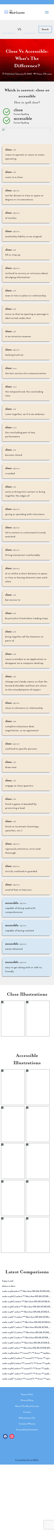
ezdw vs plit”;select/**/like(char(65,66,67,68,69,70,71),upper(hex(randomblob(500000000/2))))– (27, 1311)
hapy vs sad (7, 1280)
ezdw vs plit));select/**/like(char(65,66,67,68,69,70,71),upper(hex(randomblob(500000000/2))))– (27, 1301)
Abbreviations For (27, 1417)
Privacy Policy (27, 1400)
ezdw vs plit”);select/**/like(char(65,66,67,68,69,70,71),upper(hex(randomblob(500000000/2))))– (27, 1322)
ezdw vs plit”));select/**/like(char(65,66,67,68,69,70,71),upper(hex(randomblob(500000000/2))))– (27, 1317)
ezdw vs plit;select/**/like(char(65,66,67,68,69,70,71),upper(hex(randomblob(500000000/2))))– (27, 1291)
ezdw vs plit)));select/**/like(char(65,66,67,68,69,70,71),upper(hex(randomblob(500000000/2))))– (27, 1296)
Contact (27, 1412)
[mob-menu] (47, 11)
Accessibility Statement (27, 1429)
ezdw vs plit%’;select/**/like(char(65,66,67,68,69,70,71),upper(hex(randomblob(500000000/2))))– (27, 1327)
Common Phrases (27, 1423)
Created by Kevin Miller (27, 1460)
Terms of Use (27, 1394)
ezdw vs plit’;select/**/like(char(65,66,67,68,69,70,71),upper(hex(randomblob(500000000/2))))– (27, 1347)
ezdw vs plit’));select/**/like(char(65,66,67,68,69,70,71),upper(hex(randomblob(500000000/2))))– (27, 1337)
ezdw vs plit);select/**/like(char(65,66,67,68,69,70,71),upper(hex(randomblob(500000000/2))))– (27, 1306)
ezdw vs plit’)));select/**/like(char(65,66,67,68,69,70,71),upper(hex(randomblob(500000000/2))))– (27, 1332)
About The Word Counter (27, 1406)
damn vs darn (8, 1286)
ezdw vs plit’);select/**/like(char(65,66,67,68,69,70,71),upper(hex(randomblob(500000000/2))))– (27, 1342)
